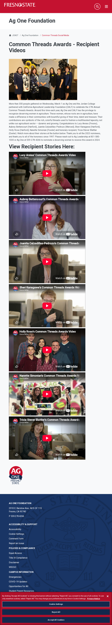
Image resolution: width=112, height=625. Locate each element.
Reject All (56, 612)
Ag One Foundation (30, 35)
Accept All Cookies (56, 620)
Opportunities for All (18, 586)
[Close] (108, 596)
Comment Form (16, 538)
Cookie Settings (16, 534)
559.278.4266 (17, 516)
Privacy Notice (93, 599)
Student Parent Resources (21, 591)
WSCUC (12, 567)
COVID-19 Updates (18, 581)
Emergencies (15, 577)
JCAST (15, 35)
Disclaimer (14, 562)
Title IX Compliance (18, 557)
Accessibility (15, 529)
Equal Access (15, 553)
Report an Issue (16, 543)
